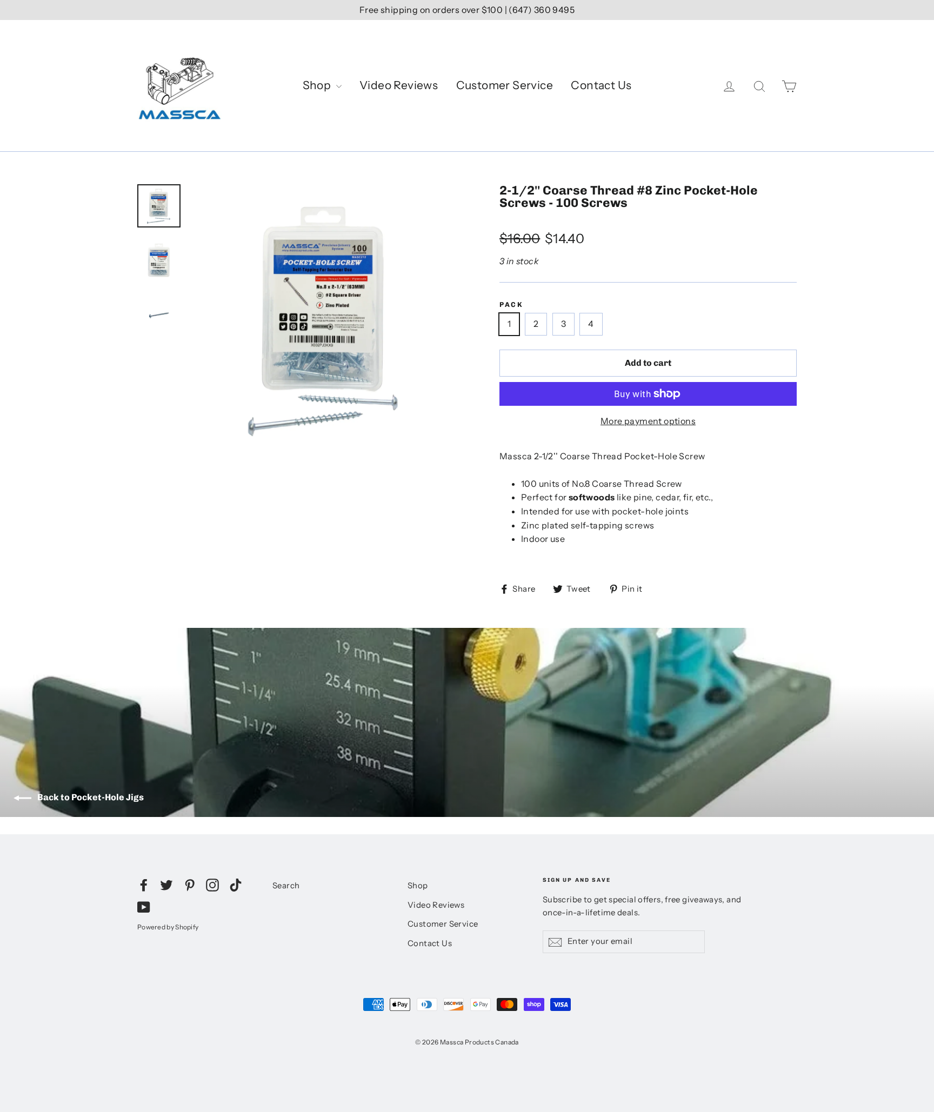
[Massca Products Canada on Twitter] (166, 884)
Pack (511, 305)
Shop (318, 85)
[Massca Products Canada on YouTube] (143, 907)
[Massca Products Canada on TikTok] (235, 884)
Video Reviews (398, 85)
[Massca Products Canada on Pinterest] (189, 884)
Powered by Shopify (167, 927)
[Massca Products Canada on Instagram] (212, 884)
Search (285, 885)
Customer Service (504, 85)
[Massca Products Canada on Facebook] (143, 884)
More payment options (648, 421)
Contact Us (601, 85)
